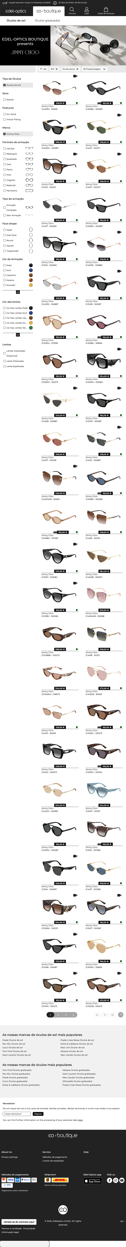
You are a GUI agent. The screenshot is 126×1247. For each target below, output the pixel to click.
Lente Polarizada (15, 361)
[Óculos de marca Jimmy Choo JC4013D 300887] (59, 282)
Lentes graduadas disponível (15, 353)
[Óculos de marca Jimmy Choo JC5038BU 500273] (59, 633)
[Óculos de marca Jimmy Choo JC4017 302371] (103, 126)
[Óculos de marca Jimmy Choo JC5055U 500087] (59, 828)
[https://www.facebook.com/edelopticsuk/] (109, 1181)
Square (10, 245)
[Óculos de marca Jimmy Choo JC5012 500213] (59, 165)
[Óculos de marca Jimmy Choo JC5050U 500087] (103, 204)
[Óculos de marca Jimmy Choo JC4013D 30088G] (103, 243)
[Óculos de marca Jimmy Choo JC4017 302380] (103, 867)
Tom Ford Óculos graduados (17, 1070)
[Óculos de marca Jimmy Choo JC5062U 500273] (103, 711)
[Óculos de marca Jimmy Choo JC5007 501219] (103, 789)
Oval (8, 164)
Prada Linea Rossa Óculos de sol (77, 1040)
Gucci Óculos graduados (15, 1081)
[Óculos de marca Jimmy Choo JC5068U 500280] (103, 477)
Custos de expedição (53, 1160)
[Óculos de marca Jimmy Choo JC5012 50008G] (59, 243)
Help (86, 1152)
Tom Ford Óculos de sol (14, 1051)
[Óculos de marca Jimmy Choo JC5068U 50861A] (103, 321)
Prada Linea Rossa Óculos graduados (82, 1085)
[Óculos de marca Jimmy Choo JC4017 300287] (59, 204)
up (122, 1221)
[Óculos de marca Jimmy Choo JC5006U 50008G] (103, 360)
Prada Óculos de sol (12, 1040)
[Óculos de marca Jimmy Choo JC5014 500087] (59, 867)
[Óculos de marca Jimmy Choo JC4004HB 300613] (59, 477)
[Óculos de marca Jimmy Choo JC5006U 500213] (59, 906)
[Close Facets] (18, 69)
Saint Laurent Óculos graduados (79, 1074)
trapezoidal (12, 251)
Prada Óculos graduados (15, 1077)
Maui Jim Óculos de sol (73, 1047)
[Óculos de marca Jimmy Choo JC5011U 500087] (103, 399)
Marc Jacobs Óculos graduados (78, 1077)
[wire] (7, 1185)
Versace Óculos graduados (76, 1070)
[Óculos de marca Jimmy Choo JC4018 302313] (103, 516)
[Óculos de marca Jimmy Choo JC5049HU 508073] (59, 672)
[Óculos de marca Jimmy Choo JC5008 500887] (59, 399)
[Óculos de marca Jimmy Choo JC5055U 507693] (59, 321)
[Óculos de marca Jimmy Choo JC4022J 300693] (59, 789)
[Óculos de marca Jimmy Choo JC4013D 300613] (59, 87)
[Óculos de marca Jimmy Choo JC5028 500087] (103, 282)
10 (112, 1015)
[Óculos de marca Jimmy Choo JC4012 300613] (59, 711)
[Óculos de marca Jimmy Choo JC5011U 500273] (59, 984)
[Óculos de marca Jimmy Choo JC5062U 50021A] (103, 750)
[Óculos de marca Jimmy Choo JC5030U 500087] (59, 126)
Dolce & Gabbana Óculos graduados (21, 1085)
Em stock (11, 114)
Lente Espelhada (15, 366)
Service (47, 1152)
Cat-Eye (10, 148)
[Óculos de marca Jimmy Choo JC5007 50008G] (59, 555)
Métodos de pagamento (55, 1157)
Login (86, 13)
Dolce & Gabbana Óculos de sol (77, 1044)
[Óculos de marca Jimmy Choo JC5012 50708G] (103, 828)
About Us (7, 1152)
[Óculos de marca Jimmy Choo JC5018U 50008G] (59, 594)
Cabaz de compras (106, 13)
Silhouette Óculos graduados (77, 1081)
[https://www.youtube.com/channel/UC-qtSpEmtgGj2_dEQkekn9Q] (121, 1181)
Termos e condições (12, 1228)
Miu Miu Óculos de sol (13, 1044)
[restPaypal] (26, 1180)
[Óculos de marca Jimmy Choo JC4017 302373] (103, 165)
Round (9, 240)
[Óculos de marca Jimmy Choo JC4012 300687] (103, 438)
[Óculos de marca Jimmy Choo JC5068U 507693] (59, 516)
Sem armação (13, 215)
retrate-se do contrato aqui (19, 1222)
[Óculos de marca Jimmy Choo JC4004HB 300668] (103, 594)
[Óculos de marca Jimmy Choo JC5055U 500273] (59, 360)
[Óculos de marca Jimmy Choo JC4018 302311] (103, 633)
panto (9, 169)
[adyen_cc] (4, 1180)
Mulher (10, 99)
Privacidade (29, 1228)
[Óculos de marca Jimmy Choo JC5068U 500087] (103, 87)
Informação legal (10, 1232)
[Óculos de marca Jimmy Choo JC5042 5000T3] (59, 750)
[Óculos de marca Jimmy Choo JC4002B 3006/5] (103, 672)
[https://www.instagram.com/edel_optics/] (115, 1181)
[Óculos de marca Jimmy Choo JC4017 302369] (59, 438)
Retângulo (11, 154)
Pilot (8, 175)
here (80, 1120)
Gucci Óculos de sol (12, 1047)
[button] (16, 11)
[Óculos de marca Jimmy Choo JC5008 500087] (59, 945)
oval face (11, 235)
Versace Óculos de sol (72, 1051)
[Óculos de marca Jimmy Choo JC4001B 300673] (103, 555)
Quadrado (11, 159)
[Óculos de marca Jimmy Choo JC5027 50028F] (103, 906)
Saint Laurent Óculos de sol (16, 1055)
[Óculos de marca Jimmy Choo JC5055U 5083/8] (103, 945)
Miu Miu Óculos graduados (16, 1074)
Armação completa (11, 207)
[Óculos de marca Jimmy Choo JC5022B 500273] (103, 984)
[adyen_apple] (34, 1180)
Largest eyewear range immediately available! (30, 2)
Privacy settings (10, 1157)
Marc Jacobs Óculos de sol (74, 1055)
